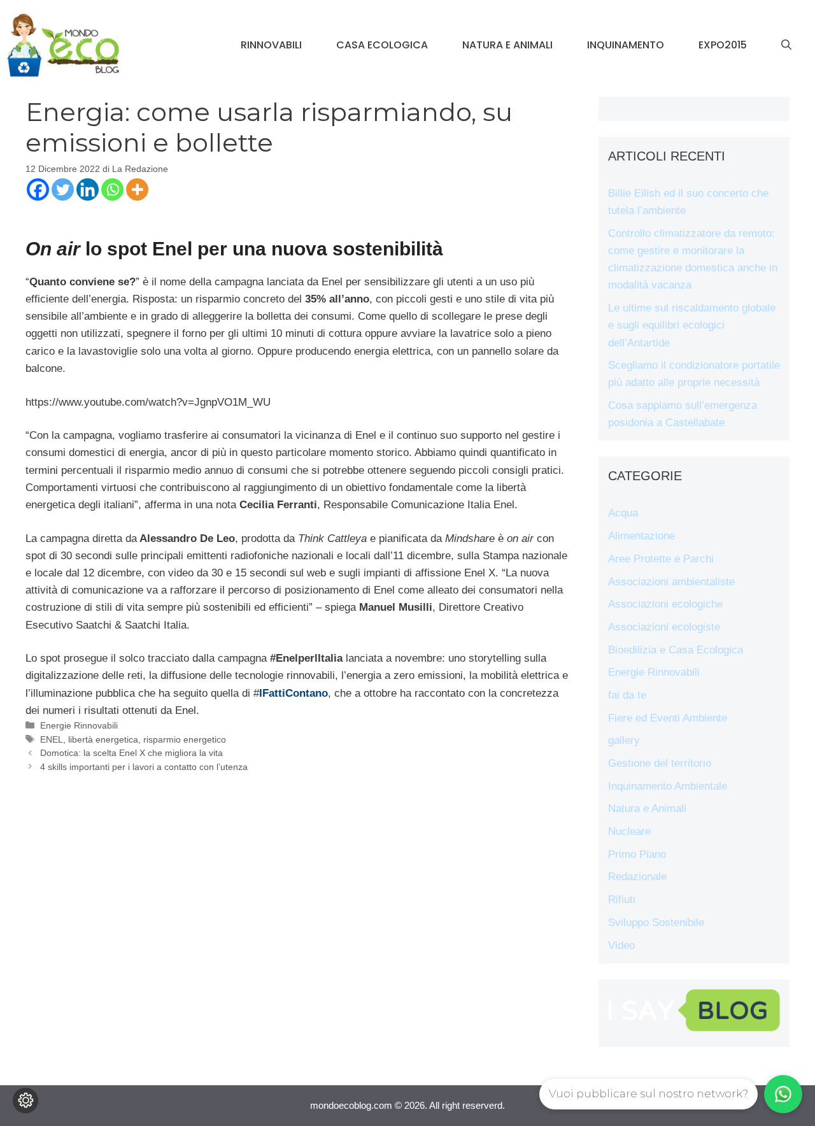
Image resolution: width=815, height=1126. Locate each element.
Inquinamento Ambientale (667, 786)
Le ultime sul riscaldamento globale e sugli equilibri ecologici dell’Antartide (692, 325)
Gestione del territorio (659, 763)
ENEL (51, 739)
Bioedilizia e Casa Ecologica (675, 650)
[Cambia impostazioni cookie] (25, 1100)
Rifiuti (621, 900)
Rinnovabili (271, 45)
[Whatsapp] (112, 189)
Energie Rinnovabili (79, 725)
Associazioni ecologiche (665, 604)
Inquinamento (625, 45)
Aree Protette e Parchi (661, 559)
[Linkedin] (87, 189)
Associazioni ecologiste (664, 627)
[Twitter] (63, 189)
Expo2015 (722, 45)
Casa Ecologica (382, 45)
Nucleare (629, 831)
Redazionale (637, 877)
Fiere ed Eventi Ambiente (667, 718)
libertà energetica (103, 739)
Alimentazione (641, 536)
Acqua (623, 513)
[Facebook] (38, 189)
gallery (624, 740)
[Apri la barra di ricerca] (786, 45)
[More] (137, 189)
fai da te (627, 695)
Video (621, 945)
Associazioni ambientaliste (671, 582)
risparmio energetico (184, 739)
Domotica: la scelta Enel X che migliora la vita (131, 753)
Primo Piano (637, 854)
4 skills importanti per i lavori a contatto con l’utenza (144, 767)
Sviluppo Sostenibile (656, 922)
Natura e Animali (507, 45)
